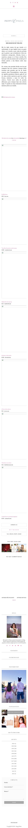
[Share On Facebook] (12, 530)
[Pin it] (16, 530)
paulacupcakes (16, 138)
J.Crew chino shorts (6, 409)
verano (19, 534)
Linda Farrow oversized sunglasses (9, 516)
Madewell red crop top (7, 302)
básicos (11, 534)
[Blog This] (18, 530)
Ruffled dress (4, 194)
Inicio (14, 600)
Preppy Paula (18, 826)
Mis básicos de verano (6, 138)
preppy (15, 534)
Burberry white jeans (6, 355)
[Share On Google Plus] (14, 530)
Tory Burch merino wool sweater (9, 248)
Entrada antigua (21, 597)
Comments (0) (14, 524)
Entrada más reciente (8, 597)
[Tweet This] (10, 530)
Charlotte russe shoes (6, 463)
